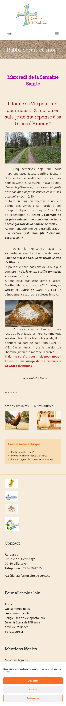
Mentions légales (16, 660)
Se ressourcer (14, 631)
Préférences (33, 698)
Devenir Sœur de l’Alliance (22, 622)
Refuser (33, 689)
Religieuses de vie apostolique (25, 618)
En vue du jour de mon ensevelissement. (33, 459)
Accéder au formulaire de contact (27, 575)
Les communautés (17, 613)
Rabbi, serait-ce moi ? (22, 452)
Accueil (9, 604)
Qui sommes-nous (17, 609)
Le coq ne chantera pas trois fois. (29, 455)
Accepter (33, 680)
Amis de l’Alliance (16, 627)
